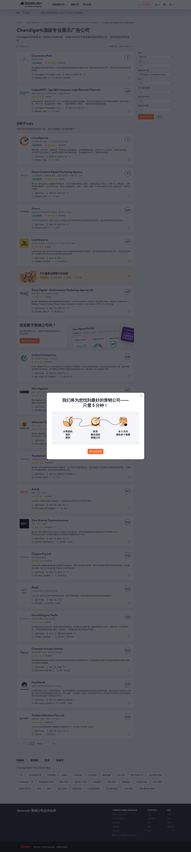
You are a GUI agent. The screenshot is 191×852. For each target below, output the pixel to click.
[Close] (141, 396)
